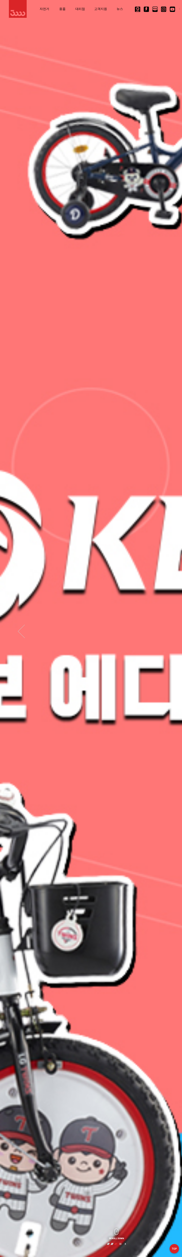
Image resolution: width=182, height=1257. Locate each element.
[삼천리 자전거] (18, 9)
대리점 (80, 9)
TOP (174, 1249)
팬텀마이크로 (146, 9)
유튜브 (172, 9)
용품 (62, 9)
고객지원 (100, 9)
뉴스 (120, 9)
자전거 (44, 9)
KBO (137, 9)
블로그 (155, 9)
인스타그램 (163, 9)
